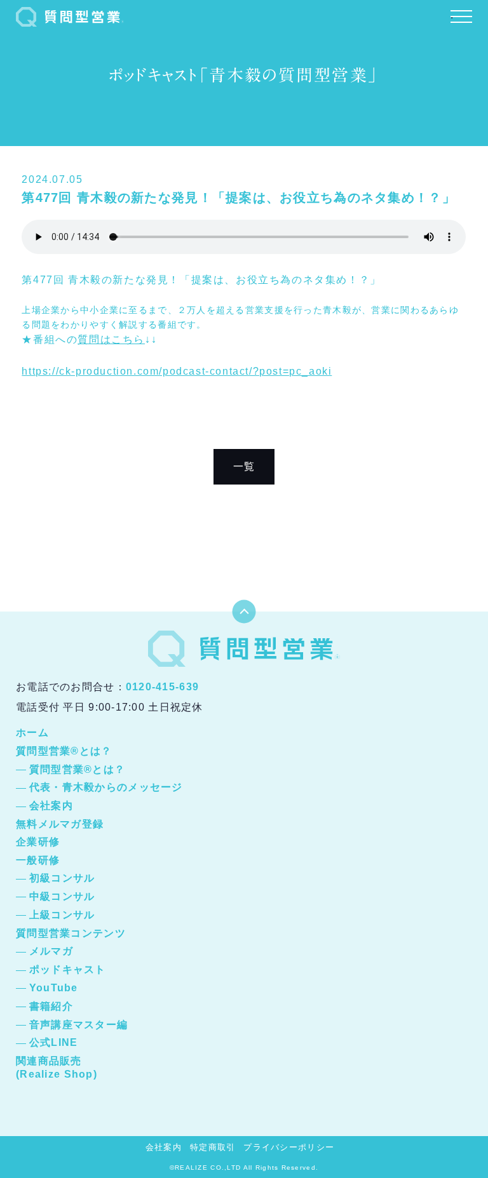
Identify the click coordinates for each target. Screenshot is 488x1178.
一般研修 (38, 860)
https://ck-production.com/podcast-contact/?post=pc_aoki (177, 371)
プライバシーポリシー (288, 1147)
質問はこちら (111, 339)
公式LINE (53, 1042)
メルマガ (51, 951)
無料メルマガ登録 (60, 824)
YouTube (53, 987)
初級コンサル (62, 878)
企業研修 (38, 841)
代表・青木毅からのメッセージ (106, 787)
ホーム (32, 732)
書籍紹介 (51, 1006)
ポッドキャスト (67, 969)
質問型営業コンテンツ (71, 933)
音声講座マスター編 (78, 1024)
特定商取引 (212, 1147)
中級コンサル (62, 896)
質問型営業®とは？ (64, 751)
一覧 (244, 466)
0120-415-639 (162, 686)
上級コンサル (62, 914)
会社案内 (51, 805)
